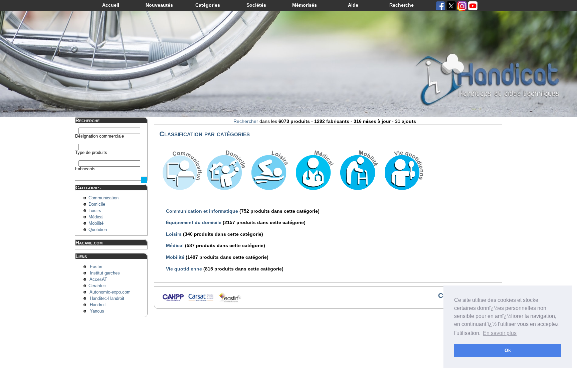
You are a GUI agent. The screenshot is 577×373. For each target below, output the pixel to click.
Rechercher (245, 121)
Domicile (96, 204)
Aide (353, 5)
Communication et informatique (202, 211)
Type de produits (91, 152)
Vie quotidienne (184, 268)
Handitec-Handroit (107, 298)
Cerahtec (97, 286)
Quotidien (97, 229)
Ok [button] (508, 350)
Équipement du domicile (194, 222)
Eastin (96, 266)
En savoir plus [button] (500, 333)
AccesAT (98, 279)
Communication (103, 198)
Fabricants (85, 169)
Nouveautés (159, 5)
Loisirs (94, 210)
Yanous (97, 311)
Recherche (401, 5)
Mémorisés (304, 5)
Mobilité (96, 223)
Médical (96, 217)
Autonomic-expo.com (110, 292)
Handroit (98, 305)
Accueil (110, 5)
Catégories (207, 5)
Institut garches (105, 273)
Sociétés (256, 5)
